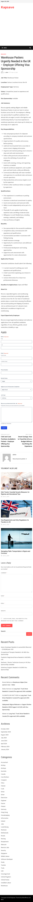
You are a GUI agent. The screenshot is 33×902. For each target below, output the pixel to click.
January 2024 (5, 749)
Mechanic (4, 830)
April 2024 (4, 743)
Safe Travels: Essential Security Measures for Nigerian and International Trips (15, 493)
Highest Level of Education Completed (10, 386)
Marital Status (4, 378)
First (2, 338)
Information (4, 818)
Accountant (4, 762)
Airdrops (3, 768)
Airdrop (3, 765)
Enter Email (3, 355)
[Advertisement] (16, 28)
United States (5, 880)
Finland (3, 806)
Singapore (4, 853)
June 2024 (4, 741)
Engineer (3, 800)
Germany (3, 809)
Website (3, 610)
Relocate (3, 54)
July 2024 (4, 738)
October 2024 (5, 729)
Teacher (3, 865)
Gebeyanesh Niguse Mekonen (11, 704)
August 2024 (4, 735)
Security (3, 850)
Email (3, 603)
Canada (3, 774)
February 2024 (5, 746)
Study (2, 862)
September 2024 (6, 732)
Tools (2, 868)
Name (3, 596)
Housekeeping (5, 815)
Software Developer (7, 859)
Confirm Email (4, 361)
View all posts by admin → (20, 459)
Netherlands (4, 833)
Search (3, 631)
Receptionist (5, 841)
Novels (3, 836)
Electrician (4, 797)
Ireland (3, 821)
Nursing (3, 839)
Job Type (3, 395)
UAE (2, 871)
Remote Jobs (5, 847)
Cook (2, 789)
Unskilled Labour (6, 883)
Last (2, 345)
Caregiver (4, 780)
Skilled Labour (5, 856)
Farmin (3, 803)
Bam (2, 899)
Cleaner (3, 786)
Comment (4, 573)
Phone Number (4, 370)
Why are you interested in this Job (11, 403)
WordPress (25, 897)
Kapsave (7, 7)
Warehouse (4, 886)
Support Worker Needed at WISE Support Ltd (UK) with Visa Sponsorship (16, 707)
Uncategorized (5, 874)
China (2, 783)
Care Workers (5, 777)
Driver (2, 792)
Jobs (2, 824)
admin (6, 72)
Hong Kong (4, 812)
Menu (5, 48)
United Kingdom (6, 877)
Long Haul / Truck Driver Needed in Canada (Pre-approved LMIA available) (16, 697)
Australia (3, 771)
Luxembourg (4, 827)
